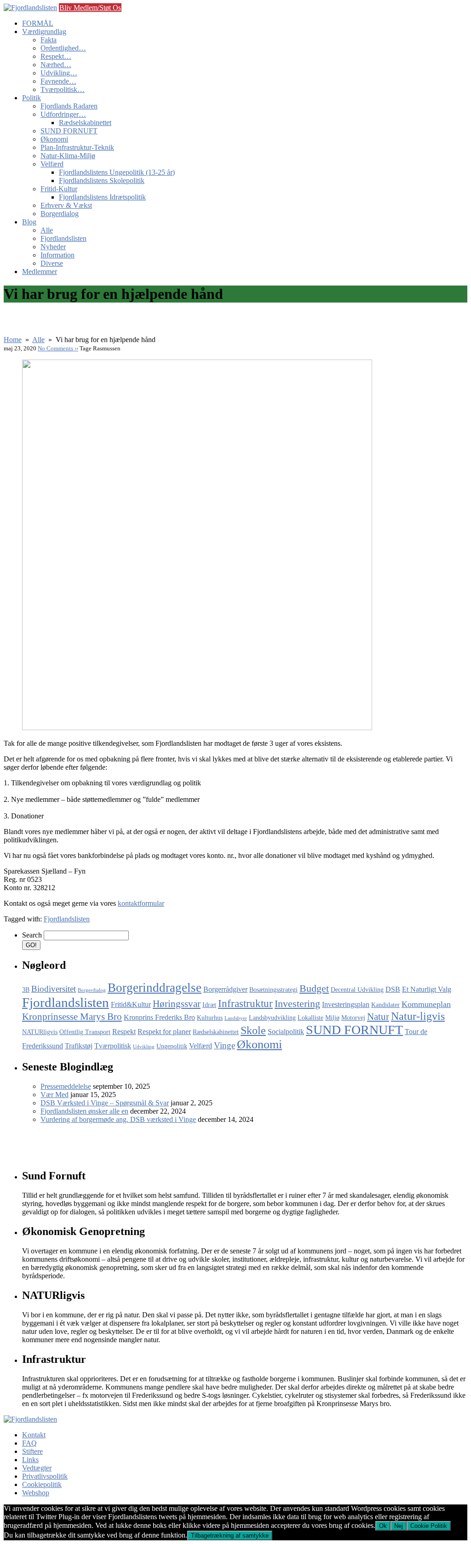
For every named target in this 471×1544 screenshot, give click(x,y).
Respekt (124, 1031)
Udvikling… (58, 73)
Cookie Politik (428, 1525)
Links (30, 1460)
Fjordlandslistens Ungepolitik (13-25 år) (117, 172)
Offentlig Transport (84, 1032)
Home (13, 339)
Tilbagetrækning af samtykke (230, 1535)
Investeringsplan (345, 1004)
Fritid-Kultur (58, 189)
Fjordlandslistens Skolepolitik (101, 180)
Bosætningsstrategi (273, 989)
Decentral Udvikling (357, 989)
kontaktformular (141, 903)
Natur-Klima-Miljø (67, 156)
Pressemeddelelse (65, 1086)
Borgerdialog (59, 213)
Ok (383, 1525)
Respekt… (55, 56)
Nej (398, 1525)
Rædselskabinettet (85, 122)
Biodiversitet (53, 989)
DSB (392, 989)
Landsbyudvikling (272, 1017)
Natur (378, 1016)
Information (57, 255)
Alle (46, 230)
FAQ (29, 1443)
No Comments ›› (58, 348)
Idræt (209, 1004)
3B (25, 989)
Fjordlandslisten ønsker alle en (84, 1111)
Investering (297, 1003)
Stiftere (32, 1451)
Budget (314, 988)
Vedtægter (37, 1468)
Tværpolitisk (112, 1046)
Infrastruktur (245, 1003)
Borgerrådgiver (225, 989)
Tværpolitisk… (62, 89)
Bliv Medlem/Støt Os (90, 7)
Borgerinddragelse (154, 988)
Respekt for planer (164, 1031)
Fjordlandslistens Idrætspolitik (102, 197)
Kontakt (34, 1435)
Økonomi (54, 139)
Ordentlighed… (63, 48)
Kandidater (385, 1004)
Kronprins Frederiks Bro (159, 1017)
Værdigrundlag (44, 31)
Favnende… (58, 81)
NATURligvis (39, 1032)
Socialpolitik (286, 1031)
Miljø (332, 1017)
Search (32, 935)
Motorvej (353, 1017)
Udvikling (144, 1046)
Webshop (35, 1493)
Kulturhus (210, 1017)
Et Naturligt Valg (426, 989)
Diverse (51, 263)
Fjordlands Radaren (69, 106)
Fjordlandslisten (63, 238)
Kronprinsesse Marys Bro (72, 1016)
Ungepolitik (171, 1046)
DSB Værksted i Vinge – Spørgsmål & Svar (104, 1103)
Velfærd (51, 164)
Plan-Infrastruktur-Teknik (77, 147)
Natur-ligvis (418, 1016)
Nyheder (53, 247)
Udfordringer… (63, 114)
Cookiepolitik (42, 1484)
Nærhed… (55, 65)
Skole (253, 1030)
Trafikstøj (78, 1046)
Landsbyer (235, 1018)
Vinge (224, 1045)
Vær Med (54, 1094)
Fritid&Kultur (131, 1004)
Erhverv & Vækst (66, 205)
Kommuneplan (426, 1004)
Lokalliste (310, 1017)
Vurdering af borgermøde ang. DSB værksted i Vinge (118, 1119)
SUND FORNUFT (69, 131)
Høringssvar (177, 1004)
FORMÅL (37, 23)
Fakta (48, 40)
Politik (31, 98)
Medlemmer (39, 271)
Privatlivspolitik (45, 1476)
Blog (29, 222)
